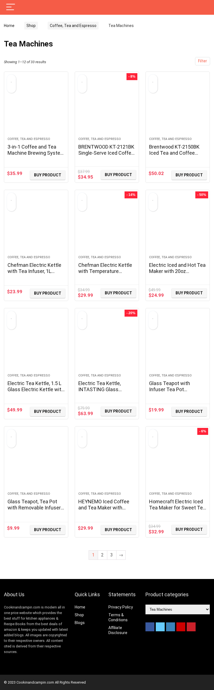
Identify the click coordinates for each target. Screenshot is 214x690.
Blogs (80, 622)
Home (9, 25)
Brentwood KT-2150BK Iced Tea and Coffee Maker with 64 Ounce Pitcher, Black (174, 156)
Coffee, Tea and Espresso (73, 25)
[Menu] (10, 7)
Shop (31, 25)
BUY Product (47, 175)
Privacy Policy (120, 607)
